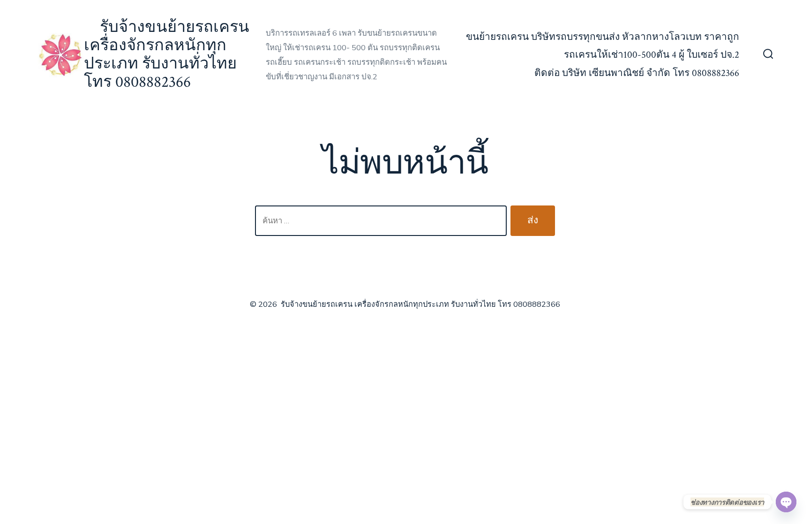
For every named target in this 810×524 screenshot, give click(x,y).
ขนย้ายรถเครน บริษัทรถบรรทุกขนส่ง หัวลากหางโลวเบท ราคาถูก (602, 36)
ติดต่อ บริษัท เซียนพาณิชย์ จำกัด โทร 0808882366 (636, 73)
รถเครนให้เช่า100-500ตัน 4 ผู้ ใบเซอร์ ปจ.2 (651, 54)
